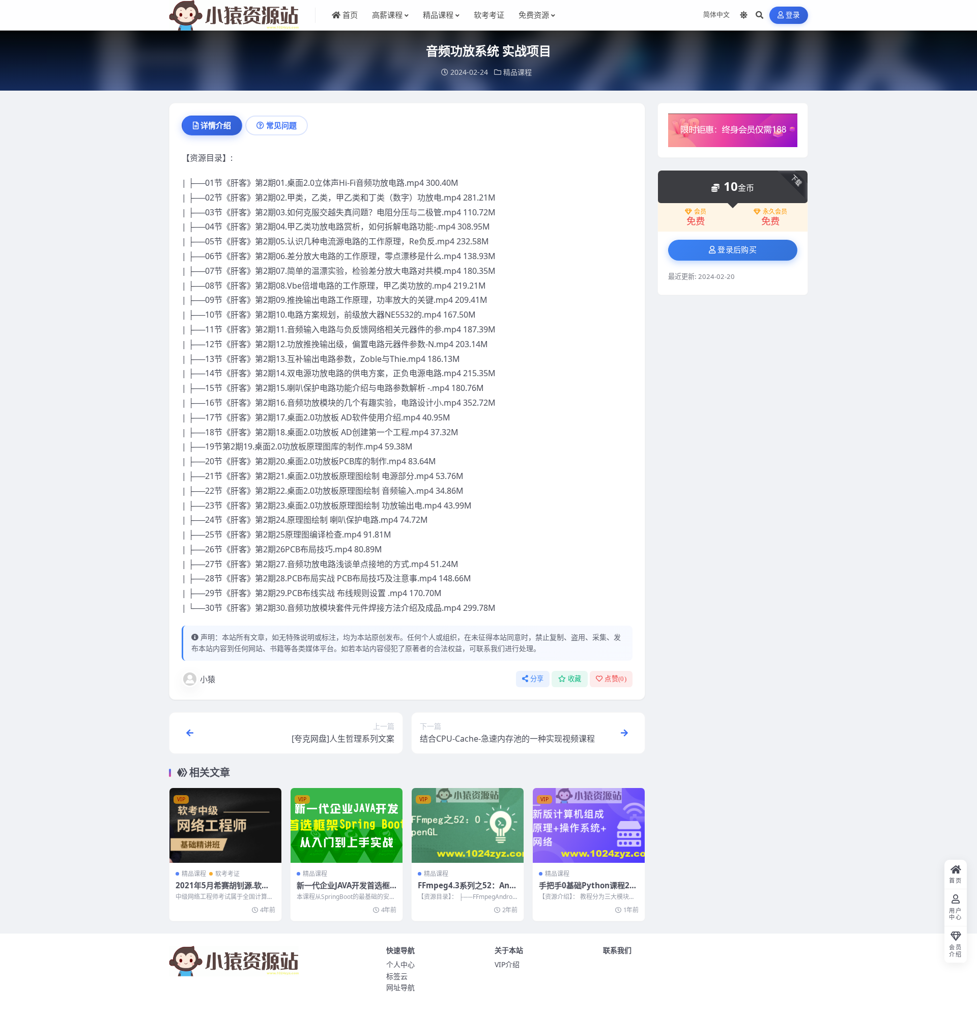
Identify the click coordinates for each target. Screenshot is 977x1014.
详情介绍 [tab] (215, 125)
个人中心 (400, 964)
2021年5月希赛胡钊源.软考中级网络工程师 (222, 890)
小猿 (207, 679)
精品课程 (517, 72)
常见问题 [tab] (281, 125)
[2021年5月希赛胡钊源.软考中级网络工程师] (225, 825)
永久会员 (775, 211)
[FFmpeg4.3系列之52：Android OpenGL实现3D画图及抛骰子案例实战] (468, 825)
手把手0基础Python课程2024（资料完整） (589, 890)
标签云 (397, 976)
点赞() (615, 679)
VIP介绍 (507, 964)
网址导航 (400, 987)
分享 (537, 679)
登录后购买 (737, 250)
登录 (793, 15)
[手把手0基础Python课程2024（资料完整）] (589, 825)
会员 (700, 211)
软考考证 (227, 873)
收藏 (575, 679)
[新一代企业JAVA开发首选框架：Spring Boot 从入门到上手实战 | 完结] (347, 825)
